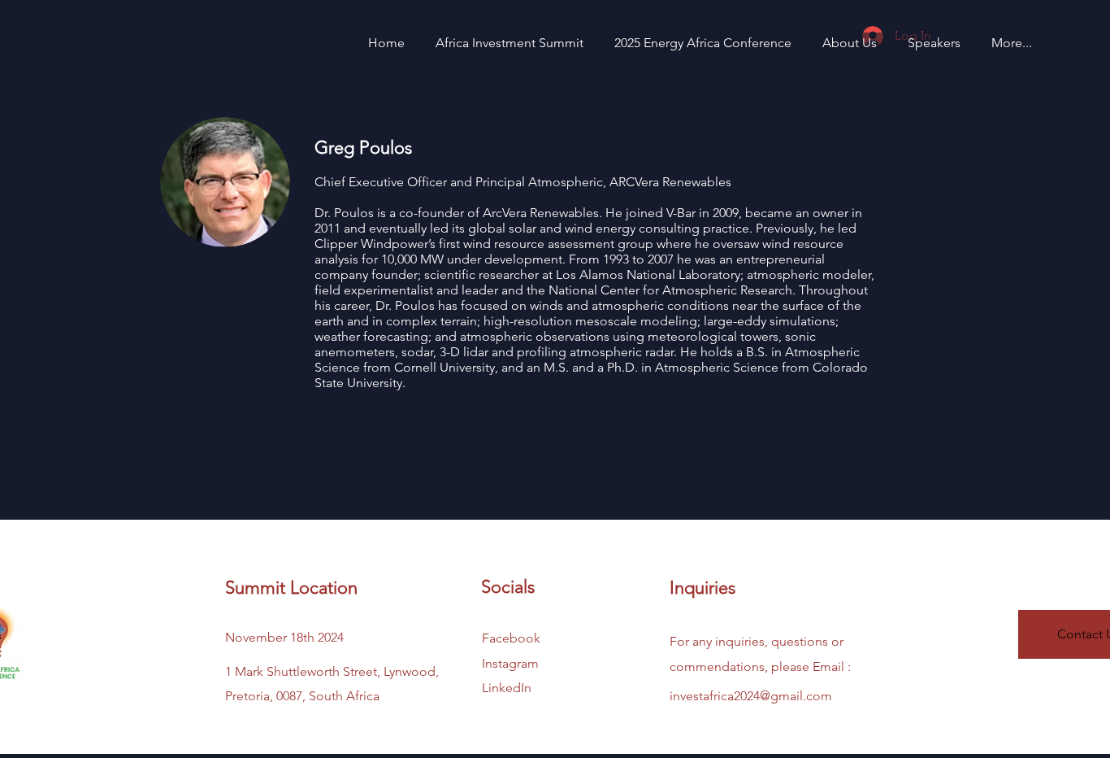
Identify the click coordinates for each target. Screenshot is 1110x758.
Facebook (511, 638)
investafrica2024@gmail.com (751, 696)
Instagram (510, 663)
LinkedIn (506, 687)
